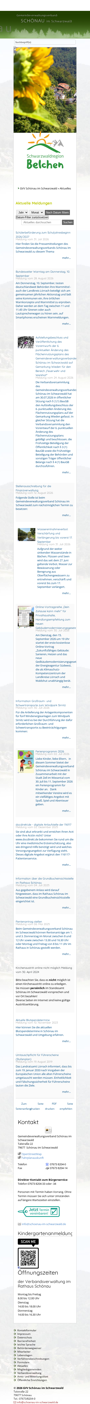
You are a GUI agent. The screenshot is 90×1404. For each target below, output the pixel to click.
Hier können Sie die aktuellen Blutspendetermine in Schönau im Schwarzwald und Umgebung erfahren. (40, 1031)
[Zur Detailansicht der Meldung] (25, 350)
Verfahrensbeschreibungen (33, 1359)
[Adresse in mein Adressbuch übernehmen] (49, 1133)
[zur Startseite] (44, 23)
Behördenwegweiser (29, 1348)
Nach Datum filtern (57, 212)
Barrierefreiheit (26, 1341)
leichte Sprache (26, 1344)
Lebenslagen (24, 1355)
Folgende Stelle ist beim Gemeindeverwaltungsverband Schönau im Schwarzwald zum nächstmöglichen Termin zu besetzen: (44, 503)
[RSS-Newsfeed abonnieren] (71, 205)
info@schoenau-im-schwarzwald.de (44, 1224)
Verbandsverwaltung (29, 1373)
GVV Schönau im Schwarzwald (38, 188)
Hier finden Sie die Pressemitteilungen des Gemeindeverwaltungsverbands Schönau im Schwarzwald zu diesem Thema (43, 247)
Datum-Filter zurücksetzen (32, 217)
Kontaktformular (26, 1330)
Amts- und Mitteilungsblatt (32, 1376)
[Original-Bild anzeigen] (28, 1267)
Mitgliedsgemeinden (29, 1369)
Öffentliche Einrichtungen (32, 1380)
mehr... (66, 258)
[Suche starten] (15, 48)
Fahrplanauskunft (33, 1158)
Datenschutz (24, 1337)
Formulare (23, 1362)
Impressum (24, 1334)
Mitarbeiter (24, 1351)
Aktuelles (22, 1366)
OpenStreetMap (32, 1154)
